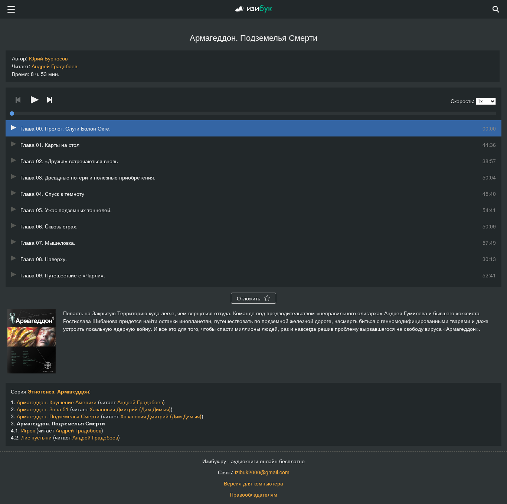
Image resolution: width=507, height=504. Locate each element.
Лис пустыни (36, 437)
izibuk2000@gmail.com (262, 472)
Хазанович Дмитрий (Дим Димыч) (130, 409)
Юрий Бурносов (48, 58)
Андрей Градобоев (54, 66)
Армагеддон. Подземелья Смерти (58, 416)
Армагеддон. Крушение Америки (57, 402)
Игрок (28, 430)
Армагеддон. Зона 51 (43, 409)
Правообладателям (253, 494)
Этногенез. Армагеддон (58, 391)
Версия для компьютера (253, 483)
